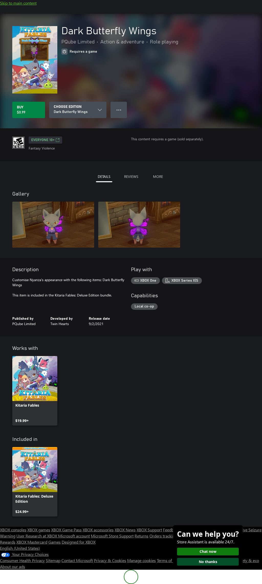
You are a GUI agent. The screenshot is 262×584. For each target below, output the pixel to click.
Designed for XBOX (78, 542)
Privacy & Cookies (110, 560)
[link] (34, 391)
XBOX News (125, 529)
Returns (141, 536)
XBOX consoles (13, 529)
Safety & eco (247, 560)
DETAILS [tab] (104, 176)
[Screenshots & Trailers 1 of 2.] (53, 225)
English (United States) (20, 548)
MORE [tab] (158, 176)
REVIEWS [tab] (131, 176)
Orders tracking (163, 536)
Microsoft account (74, 536)
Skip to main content (18, 3)
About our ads (12, 566)
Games (54, 542)
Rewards (7, 542)
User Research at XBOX (37, 536)
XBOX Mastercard (31, 542)
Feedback (171, 529)
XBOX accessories (98, 529)
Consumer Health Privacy (22, 560)
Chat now (208, 551)
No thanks (208, 561)
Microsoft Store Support (112, 536)
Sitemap (53, 560)
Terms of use (168, 560)
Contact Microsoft (77, 560)
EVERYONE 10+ (42, 140)
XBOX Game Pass (66, 529)
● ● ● (118, 109)
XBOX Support (149, 529)
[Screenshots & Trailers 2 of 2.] (139, 225)
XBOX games (38, 529)
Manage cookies (141, 560)
